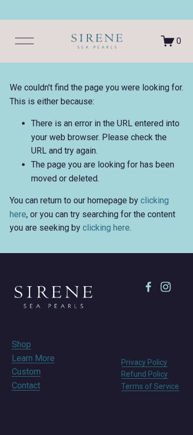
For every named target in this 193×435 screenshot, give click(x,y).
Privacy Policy (144, 362)
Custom (26, 372)
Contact (26, 385)
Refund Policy (144, 374)
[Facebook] (148, 286)
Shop (21, 344)
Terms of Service (150, 386)
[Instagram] (165, 286)
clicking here (106, 228)
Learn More (33, 358)
